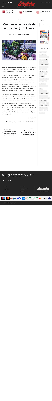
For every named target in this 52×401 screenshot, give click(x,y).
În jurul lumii (42, 112)
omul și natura (42, 83)
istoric (46, 71)
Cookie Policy (23, 191)
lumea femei (42, 76)
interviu (41, 71)
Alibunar (41, 54)
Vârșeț (41, 110)
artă (45, 54)
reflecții (46, 95)
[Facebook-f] (3, 3)
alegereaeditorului (43, 52)
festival (46, 66)
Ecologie (19, 19)
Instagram (5, 189)
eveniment (46, 64)
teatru (45, 100)
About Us (22, 187)
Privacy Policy (24, 189)
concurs (45, 59)
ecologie (41, 64)
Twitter (5, 191)
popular (41, 93)
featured (41, 66)
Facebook (5, 187)
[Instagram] (6, 3)
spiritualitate (47, 98)
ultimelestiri (46, 105)
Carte (41, 59)
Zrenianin (45, 110)
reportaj (41, 98)
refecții (41, 95)
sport (41, 100)
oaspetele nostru (43, 81)
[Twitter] (11, 3)
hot (45, 69)
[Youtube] (8, 3)
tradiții (41, 105)
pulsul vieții (46, 93)
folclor (41, 69)
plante (41, 88)
